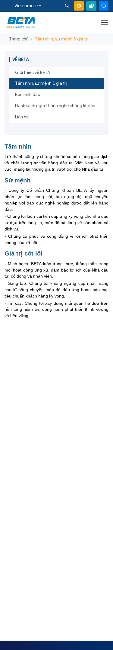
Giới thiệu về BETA (32, 72)
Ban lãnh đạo (27, 94)
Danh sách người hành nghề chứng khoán (55, 105)
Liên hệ (22, 117)
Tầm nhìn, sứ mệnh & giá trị (41, 83)
